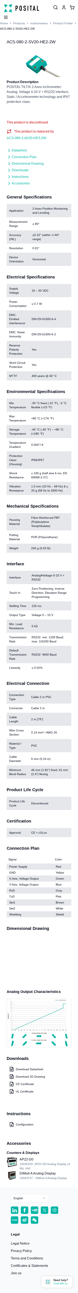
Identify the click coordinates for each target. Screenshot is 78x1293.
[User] (55, 7)
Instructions (20, 176)
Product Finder (63, 23)
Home (4, 23)
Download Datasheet (29, 1069)
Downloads (20, 170)
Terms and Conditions (27, 1258)
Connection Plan (24, 157)
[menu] (4, 16)
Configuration (24, 1124)
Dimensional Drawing (28, 163)
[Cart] (72, 7)
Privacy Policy (21, 1251)
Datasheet (19, 150)
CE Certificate (25, 1084)
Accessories (21, 183)
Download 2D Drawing (30, 1076)
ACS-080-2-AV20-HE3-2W (26, 138)
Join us (16, 1273)
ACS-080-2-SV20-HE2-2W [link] (17, 28)
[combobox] (29, 1198)
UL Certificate (24, 1091)
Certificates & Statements (29, 1265)
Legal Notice (20, 1243)
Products (19, 23)
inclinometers (39, 23)
